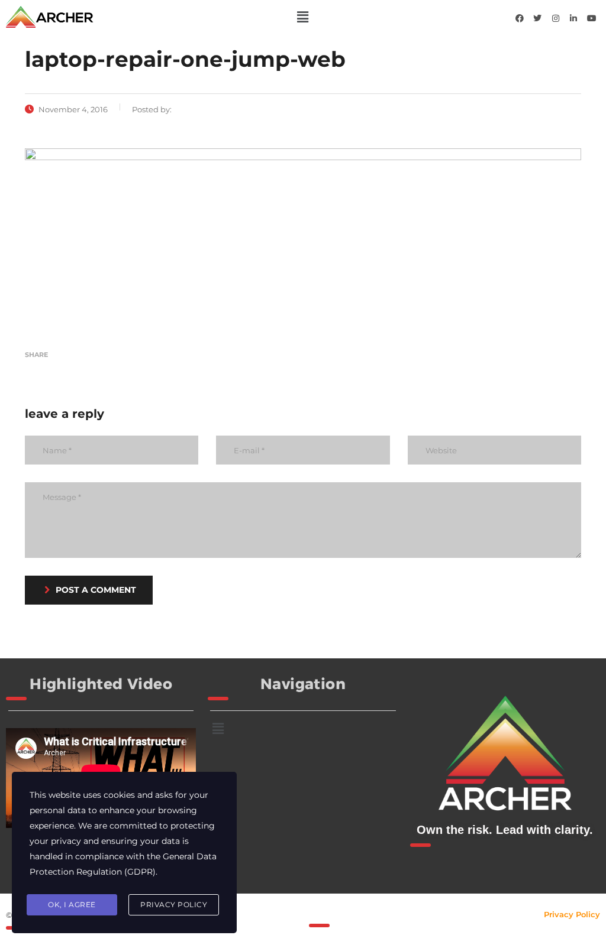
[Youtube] (591, 18)
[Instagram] (555, 18)
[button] (303, 17)
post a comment (96, 589)
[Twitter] (537, 18)
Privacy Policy (572, 914)
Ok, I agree (72, 904)
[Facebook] (519, 18)
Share (36, 354)
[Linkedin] (573, 18)
